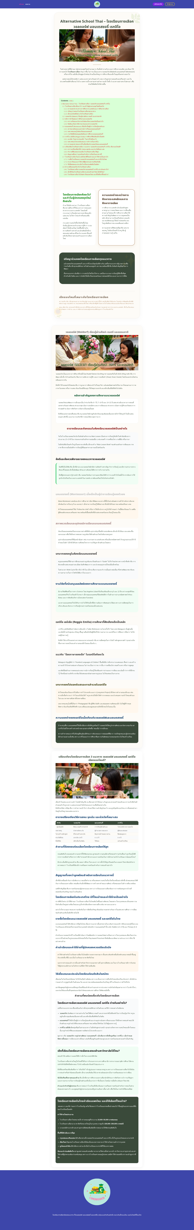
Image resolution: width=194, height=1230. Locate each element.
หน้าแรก (21, 4)
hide (71, 101)
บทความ (27, 4)
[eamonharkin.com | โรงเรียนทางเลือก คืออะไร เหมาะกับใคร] (97, 4)
